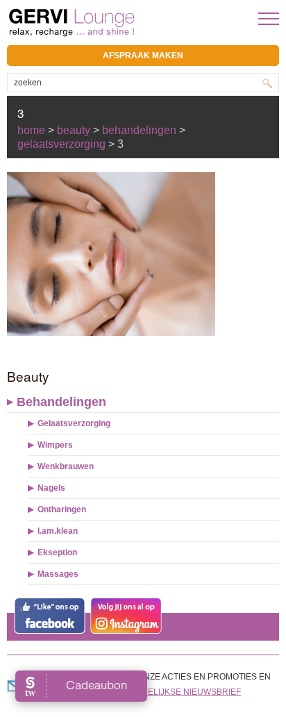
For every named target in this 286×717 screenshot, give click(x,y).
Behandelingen (61, 402)
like (49, 616)
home (31, 130)
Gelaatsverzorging (73, 423)
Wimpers (55, 445)
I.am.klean (57, 531)
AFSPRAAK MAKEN (143, 55)
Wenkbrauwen (65, 466)
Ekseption (57, 552)
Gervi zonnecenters (106, 22)
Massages (57, 574)
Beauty (73, 130)
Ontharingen (61, 509)
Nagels (51, 488)
